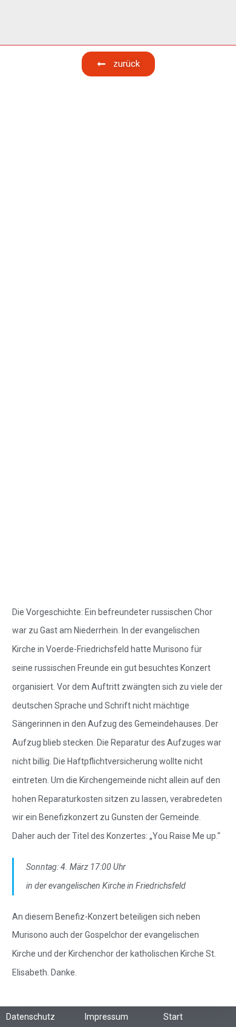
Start (173, 1017)
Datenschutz (30, 1017)
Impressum (106, 1017)
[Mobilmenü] (219, 22)
